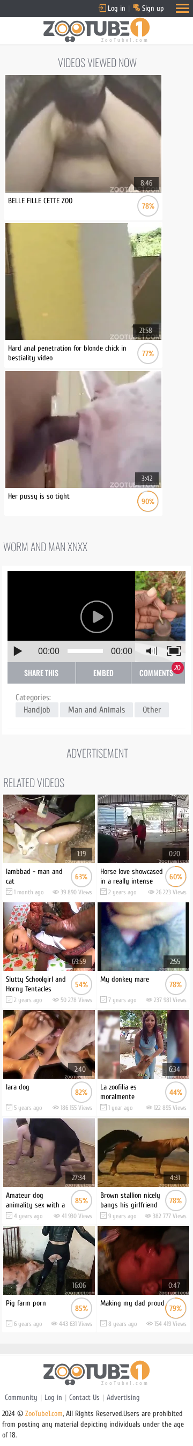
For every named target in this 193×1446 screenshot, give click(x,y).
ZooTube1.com (44, 1413)
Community (21, 1397)
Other (152, 710)
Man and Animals (96, 710)
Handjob (37, 710)
